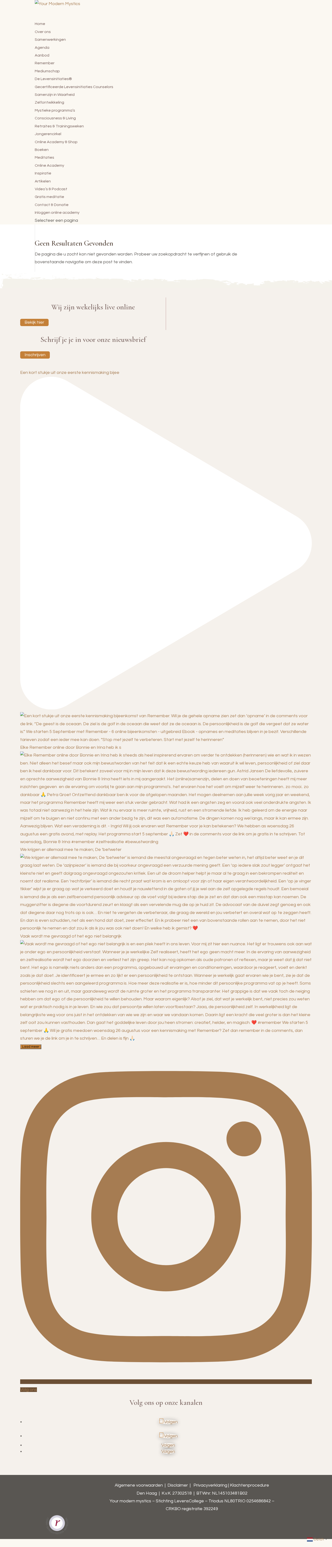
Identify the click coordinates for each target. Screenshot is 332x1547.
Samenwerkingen (50, 39)
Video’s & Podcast (51, 189)
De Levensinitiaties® (53, 79)
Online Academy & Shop (56, 142)
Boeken (42, 150)
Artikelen (43, 181)
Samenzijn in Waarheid (55, 95)
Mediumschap (47, 71)
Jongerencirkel (48, 134)
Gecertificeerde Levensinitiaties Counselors (74, 87)
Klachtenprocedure (249, 1485)
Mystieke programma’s (55, 110)
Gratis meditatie (49, 197)
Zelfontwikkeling (49, 102)
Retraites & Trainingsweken (59, 126)
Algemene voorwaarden (139, 1485)
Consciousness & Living (55, 118)
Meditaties (44, 157)
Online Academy (49, 165)
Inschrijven (35, 355)
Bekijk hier (34, 322)
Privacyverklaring (210, 1485)
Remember (44, 63)
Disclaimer (177, 1485)
